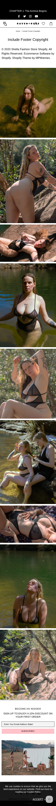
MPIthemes (43, 57)
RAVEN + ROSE (28, 24)
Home (18, 31)
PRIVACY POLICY (19, 799)
